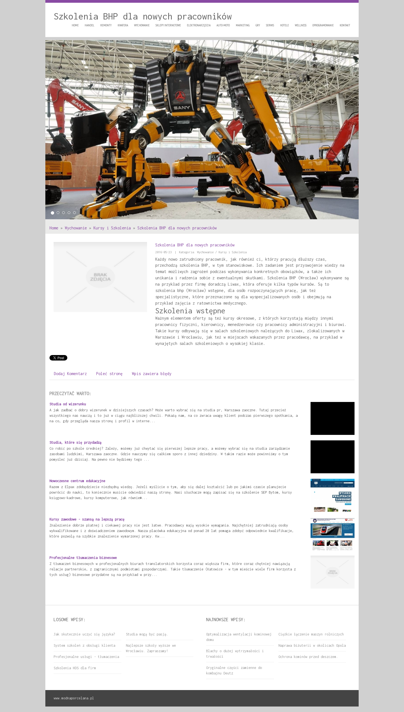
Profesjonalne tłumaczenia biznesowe (83, 558)
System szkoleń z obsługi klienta (84, 645)
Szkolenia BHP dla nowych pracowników (177, 228)
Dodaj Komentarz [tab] (70, 373)
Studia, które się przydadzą (75, 442)
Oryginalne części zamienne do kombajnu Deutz (234, 670)
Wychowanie (76, 228)
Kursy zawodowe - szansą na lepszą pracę (86, 519)
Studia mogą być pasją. (147, 634)
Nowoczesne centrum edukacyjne (77, 481)
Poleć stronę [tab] (109, 373)
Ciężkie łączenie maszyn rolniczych (311, 634)
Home (53, 228)
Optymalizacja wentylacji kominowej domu (239, 637)
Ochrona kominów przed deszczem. (308, 657)
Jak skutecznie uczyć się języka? (84, 634)
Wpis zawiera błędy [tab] (151, 373)
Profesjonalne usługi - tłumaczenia (86, 657)
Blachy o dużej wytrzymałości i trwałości (235, 653)
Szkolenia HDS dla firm (75, 668)
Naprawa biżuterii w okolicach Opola (312, 645)
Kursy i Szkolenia (112, 228)
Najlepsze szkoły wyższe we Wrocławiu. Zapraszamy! (151, 648)
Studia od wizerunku (67, 404)
